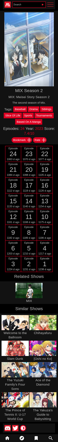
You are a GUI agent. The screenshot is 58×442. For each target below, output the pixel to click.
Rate (37, 140)
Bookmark (19, 140)
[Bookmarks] (36, 438)
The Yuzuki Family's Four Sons (15, 384)
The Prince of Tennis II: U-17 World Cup (15, 414)
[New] (22, 438)
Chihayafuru (43, 333)
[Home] (7, 438)
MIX (29, 301)
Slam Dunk (15, 358)
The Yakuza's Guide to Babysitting (43, 414)
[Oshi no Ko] (43, 358)
